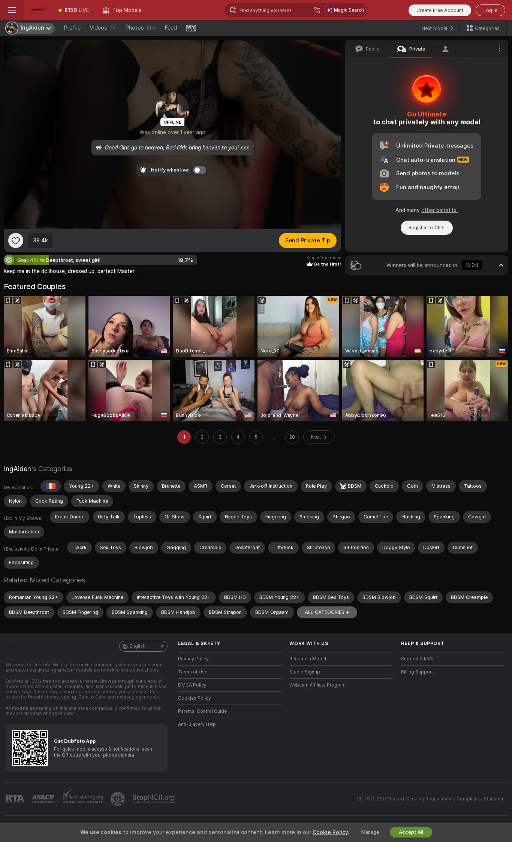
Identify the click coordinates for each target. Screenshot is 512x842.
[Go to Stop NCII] (154, 798)
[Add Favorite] (15, 240)
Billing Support (417, 672)
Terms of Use (192, 672)
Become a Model (307, 658)
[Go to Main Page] (38, 10)
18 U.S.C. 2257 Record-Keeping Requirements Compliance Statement (431, 799)
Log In (490, 10)
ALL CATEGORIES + (327, 612)
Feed (171, 27)
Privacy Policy (193, 658)
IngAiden (17, 469)
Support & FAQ (417, 658)
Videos (103, 27)
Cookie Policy (330, 832)
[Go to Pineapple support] (118, 799)
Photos (140, 27)
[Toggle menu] (12, 10)
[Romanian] (50, 486)
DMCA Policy (192, 685)
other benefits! (439, 210)
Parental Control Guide (202, 711)
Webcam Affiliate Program (317, 685)
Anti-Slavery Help (197, 724)
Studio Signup (304, 672)
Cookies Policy (194, 698)
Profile (72, 27)
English (137, 646)
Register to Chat (427, 227)
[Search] (317, 10)
